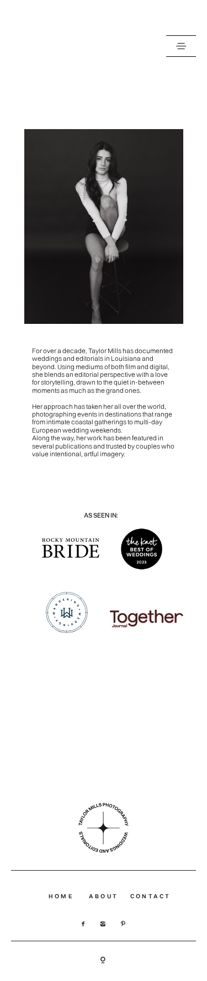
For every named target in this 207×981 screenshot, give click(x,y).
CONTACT (150, 896)
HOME (61, 896)
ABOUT (103, 896)
